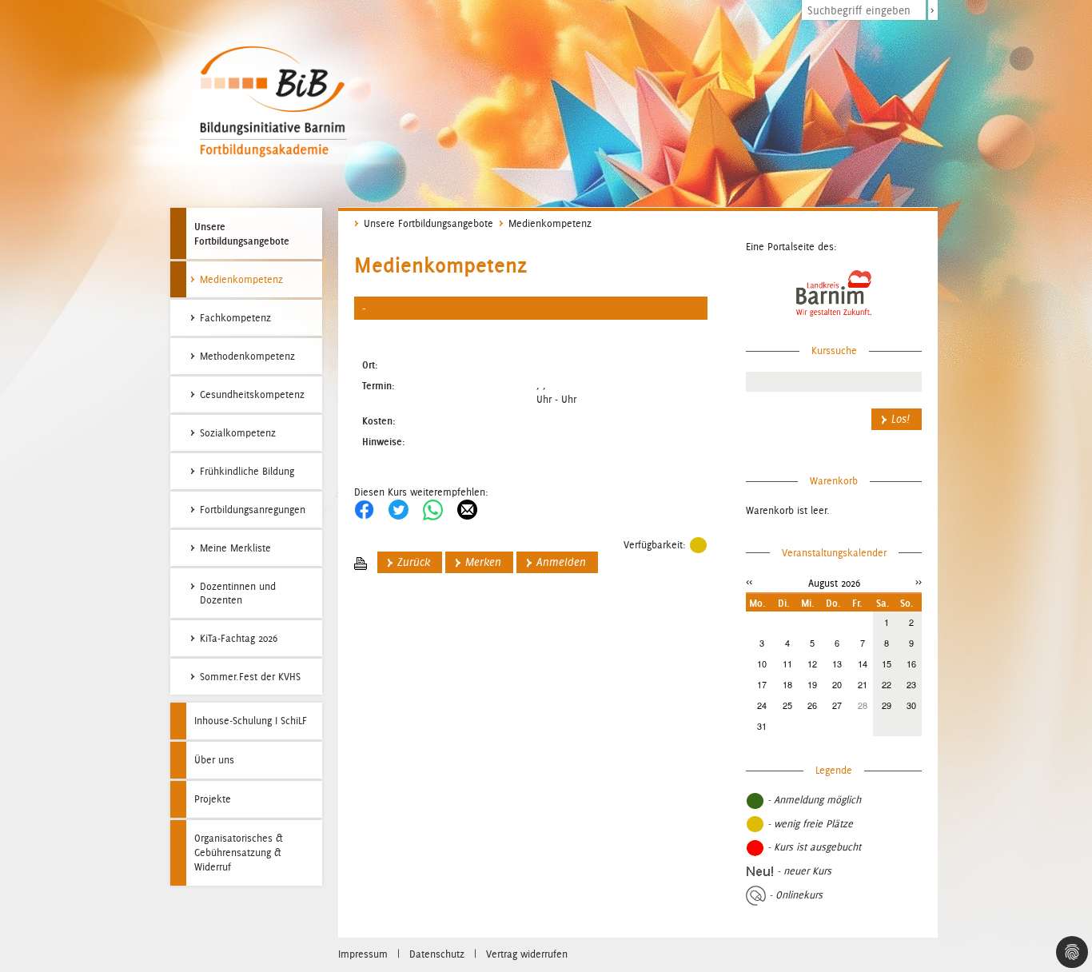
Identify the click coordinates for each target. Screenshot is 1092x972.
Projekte (212, 799)
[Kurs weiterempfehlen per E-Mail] (467, 509)
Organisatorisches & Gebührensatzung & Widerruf (238, 852)
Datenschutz (436, 954)
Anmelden (561, 562)
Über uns (214, 760)
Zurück (413, 562)
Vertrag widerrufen (527, 954)
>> (918, 582)
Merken (483, 562)
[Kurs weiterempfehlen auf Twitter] (399, 509)
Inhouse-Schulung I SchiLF (250, 721)
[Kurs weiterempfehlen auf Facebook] (364, 509)
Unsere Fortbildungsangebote (241, 233)
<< (749, 582)
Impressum (363, 954)
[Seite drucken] (360, 562)
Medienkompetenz (550, 223)
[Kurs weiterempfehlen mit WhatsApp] (433, 509)
